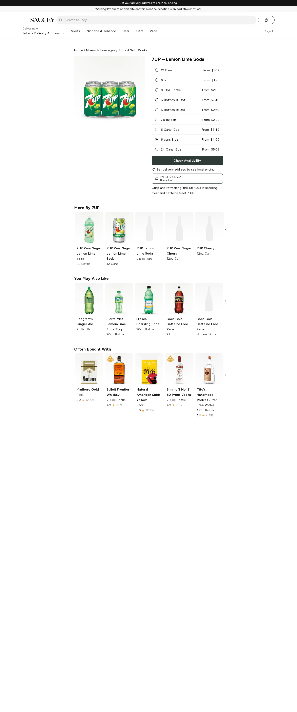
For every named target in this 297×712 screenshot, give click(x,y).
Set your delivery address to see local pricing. (149, 3)
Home (78, 50)
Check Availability (187, 160)
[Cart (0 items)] (266, 20)
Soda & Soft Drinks (132, 50)
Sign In (269, 31)
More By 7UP (87, 207)
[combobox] (159, 20)
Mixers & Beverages (100, 50)
